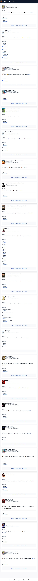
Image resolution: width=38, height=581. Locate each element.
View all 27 (4, 458)
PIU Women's (7, 67)
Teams (3, 137)
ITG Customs (7, 228)
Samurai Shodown (8, 356)
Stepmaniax (7, 330)
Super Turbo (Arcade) (9, 403)
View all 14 (25, 167)
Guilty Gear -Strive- (9, 499)
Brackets (16, 25)
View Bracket (5, 18)
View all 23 (20, 190)
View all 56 (29, 303)
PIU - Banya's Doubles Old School (11, 551)
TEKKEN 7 (7, 380)
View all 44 (27, 337)
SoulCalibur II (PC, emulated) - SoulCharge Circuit (14, 183)
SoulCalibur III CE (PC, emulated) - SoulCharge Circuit (15, 205)
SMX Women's (8, 30)
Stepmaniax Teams (9, 131)
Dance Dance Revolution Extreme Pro (12, 108)
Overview (12, 25)
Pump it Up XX (8, 5)
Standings (19, 25)
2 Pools (4, 44)
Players (3, 10)
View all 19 (15, 508)
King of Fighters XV (9, 426)
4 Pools (4, 539)
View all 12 (29, 410)
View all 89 (4, 532)
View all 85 (31, 12)
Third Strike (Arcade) (9, 473)
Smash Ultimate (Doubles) (10, 90)
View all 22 (28, 37)
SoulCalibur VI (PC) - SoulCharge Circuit (12, 273)
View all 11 (29, 74)
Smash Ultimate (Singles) (10, 449)
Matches (23, 25)
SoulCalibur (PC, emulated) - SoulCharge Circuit (14, 160)
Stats (26, 25)
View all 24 (33, 558)
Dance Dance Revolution (10, 296)
